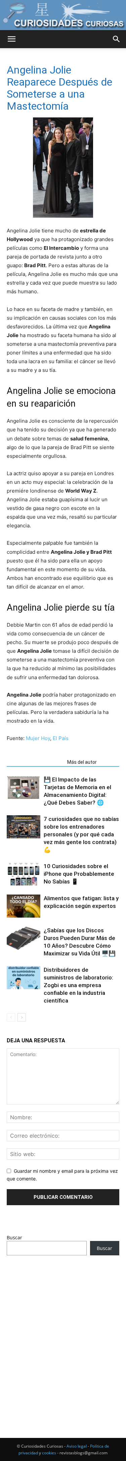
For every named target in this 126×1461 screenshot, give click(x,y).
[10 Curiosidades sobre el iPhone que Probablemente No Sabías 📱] (23, 873)
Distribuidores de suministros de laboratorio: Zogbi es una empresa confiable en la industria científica (78, 985)
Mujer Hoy (38, 738)
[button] (11, 39)
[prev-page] (11, 1017)
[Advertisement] (63, 1334)
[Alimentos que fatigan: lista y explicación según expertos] (23, 906)
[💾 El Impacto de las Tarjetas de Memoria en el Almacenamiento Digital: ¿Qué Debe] (23, 787)
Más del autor (82, 762)
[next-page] (21, 1017)
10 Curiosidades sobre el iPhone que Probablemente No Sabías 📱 (79, 874)
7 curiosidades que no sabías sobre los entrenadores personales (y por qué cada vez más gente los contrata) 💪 (81, 834)
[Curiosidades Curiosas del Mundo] (63, 15)
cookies (49, 1453)
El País (61, 738)
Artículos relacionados (35, 762)
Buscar (14, 1237)
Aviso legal (77, 1446)
